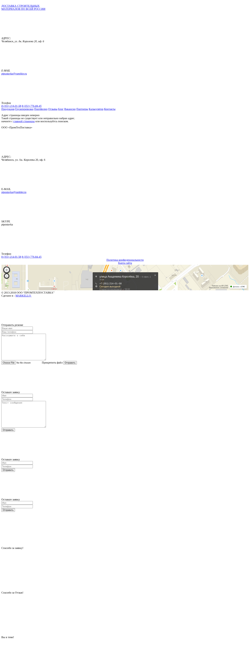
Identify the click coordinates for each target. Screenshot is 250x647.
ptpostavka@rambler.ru (14, 73)
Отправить (70, 362)
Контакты (109, 109)
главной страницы (24, 121)
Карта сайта (125, 263)
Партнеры (82, 109)
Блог (61, 109)
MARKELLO (23, 295)
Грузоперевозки (24, 109)
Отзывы (52, 109)
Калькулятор (96, 109)
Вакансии (70, 109)
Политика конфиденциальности (125, 259)
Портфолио (40, 109)
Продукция (7, 109)
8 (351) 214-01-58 (11, 106)
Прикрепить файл (52, 362)
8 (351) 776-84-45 (31, 106)
